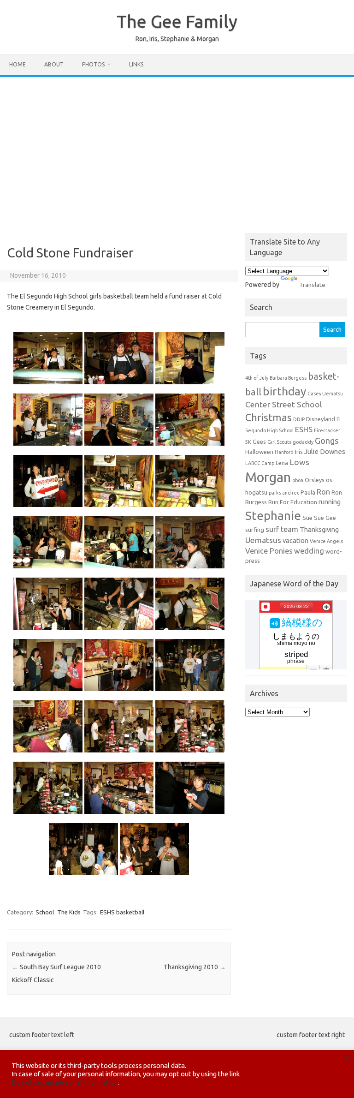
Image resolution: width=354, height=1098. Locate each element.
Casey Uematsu (325, 393)
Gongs (327, 440)
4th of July (256, 378)
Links (136, 64)
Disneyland (320, 419)
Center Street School (283, 404)
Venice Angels (326, 541)
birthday (284, 391)
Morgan (268, 477)
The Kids (69, 912)
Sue (307, 517)
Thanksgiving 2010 (195, 967)
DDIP (299, 419)
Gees (259, 441)
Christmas (268, 417)
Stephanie (273, 515)
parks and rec (284, 492)
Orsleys (314, 480)
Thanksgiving (319, 529)
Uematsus (263, 540)
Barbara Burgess (288, 378)
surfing (254, 529)
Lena (282, 462)
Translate (312, 284)
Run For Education (292, 502)
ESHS (304, 429)
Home (17, 64)
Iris (299, 451)
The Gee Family (177, 21)
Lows (299, 462)
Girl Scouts (279, 442)
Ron (323, 492)
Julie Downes (324, 451)
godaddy (303, 442)
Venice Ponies (269, 551)
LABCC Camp (259, 463)
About (54, 64)
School (44, 912)
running (330, 502)
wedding (309, 551)
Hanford (284, 452)
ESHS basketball (122, 912)
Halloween (259, 451)
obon (297, 480)
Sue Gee (325, 517)
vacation (295, 540)
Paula (308, 492)
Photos (93, 64)
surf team (282, 529)
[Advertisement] (177, 146)
